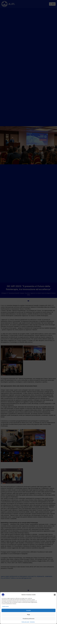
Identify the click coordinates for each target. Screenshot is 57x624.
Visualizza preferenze (28, 618)
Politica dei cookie (25, 621)
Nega (28, 614)
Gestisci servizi (5, 606)
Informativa (32, 621)
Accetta (28, 610)
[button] (54, 594)
